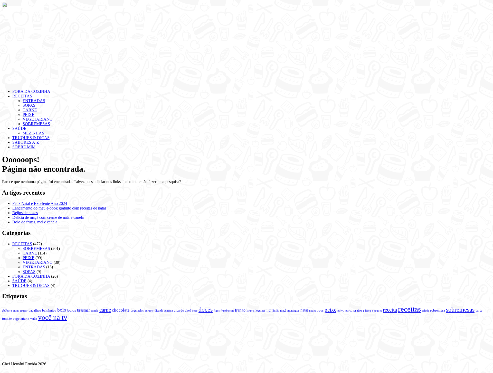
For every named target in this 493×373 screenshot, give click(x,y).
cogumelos (137, 310)
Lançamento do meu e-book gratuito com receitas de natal (59, 208)
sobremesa (437, 310)
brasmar (83, 310)
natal (304, 310)
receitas (409, 309)
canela (94, 310)
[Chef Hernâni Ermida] (136, 82)
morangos (293, 310)
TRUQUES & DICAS (31, 137)
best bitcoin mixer (62, 368)
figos (217, 310)
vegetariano (21, 319)
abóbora (7, 310)
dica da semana (164, 310)
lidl (269, 310)
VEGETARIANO (38, 119)
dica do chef (182, 310)
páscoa (367, 310)
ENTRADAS (34, 100)
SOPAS (29, 105)
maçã (283, 310)
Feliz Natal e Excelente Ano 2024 (39, 203)
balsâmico (49, 310)
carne (105, 310)
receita (390, 310)
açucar (23, 310)
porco (348, 310)
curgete (149, 310)
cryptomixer (37, 368)
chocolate (121, 310)
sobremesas (460, 309)
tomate (7, 318)
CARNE (30, 110)
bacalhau (35, 310)
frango (240, 310)
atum (16, 310)
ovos (320, 310)
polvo (340, 310)
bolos (71, 310)
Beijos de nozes (25, 213)
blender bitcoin (14, 368)
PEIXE (28, 114)
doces (205, 309)
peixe (330, 310)
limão (275, 310)
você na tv (52, 317)
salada (425, 310)
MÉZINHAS (33, 133)
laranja (250, 310)
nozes (312, 310)
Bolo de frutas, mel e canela (34, 222)
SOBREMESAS (36, 124)
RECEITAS (22, 96)
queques (377, 310)
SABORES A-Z (25, 142)
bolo (61, 310)
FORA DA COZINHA (31, 91)
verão (33, 319)
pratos (357, 310)
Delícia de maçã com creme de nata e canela (48, 217)
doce (194, 310)
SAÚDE (19, 128)
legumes (260, 310)
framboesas (227, 310)
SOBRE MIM (23, 147)
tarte (479, 310)
